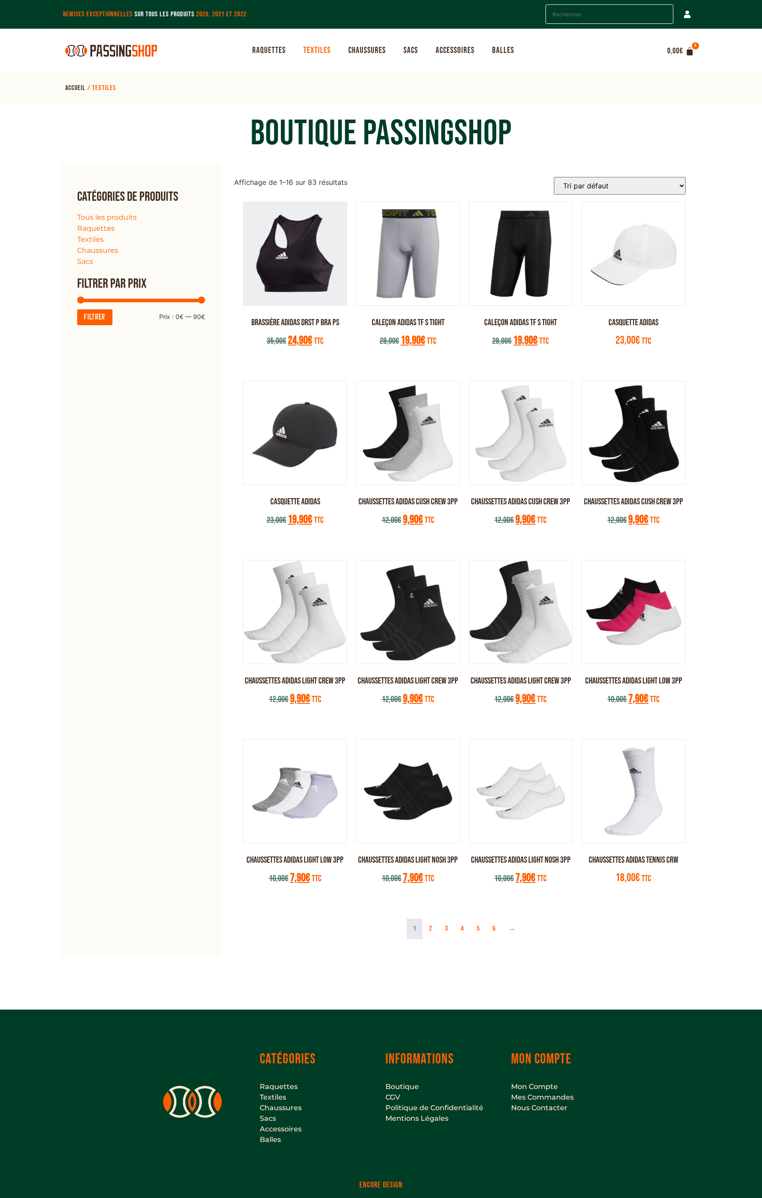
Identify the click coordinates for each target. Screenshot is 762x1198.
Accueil (75, 88)
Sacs (410, 50)
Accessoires (455, 50)
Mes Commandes (542, 1097)
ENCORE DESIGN (381, 1185)
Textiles (317, 50)
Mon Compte (534, 1086)
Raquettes (269, 50)
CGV (392, 1097)
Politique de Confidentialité (434, 1108)
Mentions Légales (416, 1118)
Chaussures (367, 50)
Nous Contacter (539, 1108)
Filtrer (94, 317)
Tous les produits (107, 217)
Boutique (402, 1086)
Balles (503, 50)
